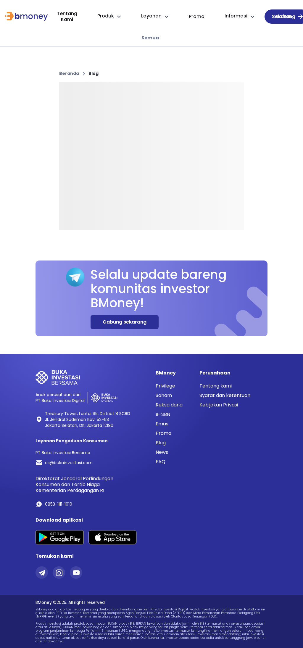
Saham (164, 395)
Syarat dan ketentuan (224, 395)
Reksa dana (169, 405)
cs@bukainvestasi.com (69, 463)
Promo (163, 433)
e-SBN (163, 414)
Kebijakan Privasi (218, 404)
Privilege (165, 386)
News (162, 452)
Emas (162, 424)
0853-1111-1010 (58, 504)
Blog (93, 73)
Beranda (69, 73)
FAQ (160, 462)
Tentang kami (215, 385)
